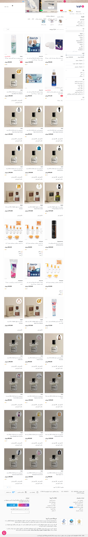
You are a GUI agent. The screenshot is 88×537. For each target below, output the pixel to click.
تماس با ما (53, 503)
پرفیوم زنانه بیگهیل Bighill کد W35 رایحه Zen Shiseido (14, 207)
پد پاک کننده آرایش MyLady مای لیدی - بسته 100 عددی (54, 322)
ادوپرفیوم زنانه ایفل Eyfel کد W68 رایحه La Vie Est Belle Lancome (14, 397)
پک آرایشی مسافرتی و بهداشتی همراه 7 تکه (14, 243)
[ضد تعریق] (52, 21)
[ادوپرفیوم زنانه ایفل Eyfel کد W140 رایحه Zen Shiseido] (33, 420)
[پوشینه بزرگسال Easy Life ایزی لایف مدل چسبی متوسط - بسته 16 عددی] (33, 268)
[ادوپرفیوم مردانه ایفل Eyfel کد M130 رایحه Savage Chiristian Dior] (13, 155)
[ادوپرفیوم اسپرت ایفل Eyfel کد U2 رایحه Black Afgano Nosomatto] (54, 116)
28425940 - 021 (74, 491)
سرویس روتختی (38, 18)
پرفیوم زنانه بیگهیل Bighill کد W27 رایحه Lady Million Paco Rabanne (34, 322)
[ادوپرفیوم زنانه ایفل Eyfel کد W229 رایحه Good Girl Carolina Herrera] (13, 459)
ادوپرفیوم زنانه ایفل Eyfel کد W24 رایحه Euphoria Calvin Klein (35, 397)
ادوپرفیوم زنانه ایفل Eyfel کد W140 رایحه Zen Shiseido (34, 435)
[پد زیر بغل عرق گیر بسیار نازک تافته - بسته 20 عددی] (54, 44)
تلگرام (11, 505)
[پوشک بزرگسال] (43, 21)
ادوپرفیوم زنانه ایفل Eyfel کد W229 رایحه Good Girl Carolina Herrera (15, 473)
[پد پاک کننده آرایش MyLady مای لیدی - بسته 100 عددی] (54, 307)
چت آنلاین (81, 509)
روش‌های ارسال (52, 502)
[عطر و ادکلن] (60, 21)
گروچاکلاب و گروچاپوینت (78, 502)
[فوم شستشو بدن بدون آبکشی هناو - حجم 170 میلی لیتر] (13, 44)
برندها (37, 11)
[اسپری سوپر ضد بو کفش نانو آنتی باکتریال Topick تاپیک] (54, 78)
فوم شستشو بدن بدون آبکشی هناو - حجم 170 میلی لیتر (14, 59)
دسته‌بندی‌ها (78, 11)
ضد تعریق (55, 18)
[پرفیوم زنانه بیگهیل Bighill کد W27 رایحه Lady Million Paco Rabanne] (33, 307)
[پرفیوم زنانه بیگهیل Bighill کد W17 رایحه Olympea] (13, 307)
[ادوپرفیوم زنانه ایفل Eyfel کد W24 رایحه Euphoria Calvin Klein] (33, 382)
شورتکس (50, 18)
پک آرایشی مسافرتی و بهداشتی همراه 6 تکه (54, 282)
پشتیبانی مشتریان (79, 510)
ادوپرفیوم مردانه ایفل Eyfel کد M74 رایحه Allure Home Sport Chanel (15, 131)
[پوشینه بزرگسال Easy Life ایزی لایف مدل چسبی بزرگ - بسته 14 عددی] (33, 44)
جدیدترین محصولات (54, 11)
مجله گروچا (30, 11)
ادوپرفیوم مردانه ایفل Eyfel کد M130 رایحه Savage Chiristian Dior (14, 169)
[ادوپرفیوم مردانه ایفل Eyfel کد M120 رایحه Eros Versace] (33, 155)
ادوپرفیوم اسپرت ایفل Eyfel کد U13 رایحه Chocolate (55, 358)
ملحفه (28, 18)
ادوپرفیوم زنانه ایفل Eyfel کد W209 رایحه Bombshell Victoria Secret (35, 473)
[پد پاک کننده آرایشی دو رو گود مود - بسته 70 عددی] (13, 268)
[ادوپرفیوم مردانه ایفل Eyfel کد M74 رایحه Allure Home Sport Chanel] (13, 116)
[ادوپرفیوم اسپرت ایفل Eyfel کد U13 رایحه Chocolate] (54, 344)
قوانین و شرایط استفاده (50, 507)
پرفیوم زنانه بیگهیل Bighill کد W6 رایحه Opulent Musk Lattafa (35, 207)
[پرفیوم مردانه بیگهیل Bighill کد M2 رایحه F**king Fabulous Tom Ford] (54, 193)
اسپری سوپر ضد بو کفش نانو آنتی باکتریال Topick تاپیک (55, 92)
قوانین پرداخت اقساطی (76, 507)
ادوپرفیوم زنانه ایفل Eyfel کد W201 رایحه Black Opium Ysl (55, 473)
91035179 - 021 (64, 491)
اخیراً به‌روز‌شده (52, 29)
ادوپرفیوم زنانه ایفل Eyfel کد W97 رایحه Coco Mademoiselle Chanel (54, 435)
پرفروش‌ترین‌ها (43, 11)
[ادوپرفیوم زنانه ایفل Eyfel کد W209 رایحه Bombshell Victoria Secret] (33, 459)
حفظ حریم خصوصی (51, 505)
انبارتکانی (71, 11)
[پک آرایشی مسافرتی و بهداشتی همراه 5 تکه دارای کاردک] (33, 229)
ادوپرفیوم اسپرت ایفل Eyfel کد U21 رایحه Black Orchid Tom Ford (35, 131)
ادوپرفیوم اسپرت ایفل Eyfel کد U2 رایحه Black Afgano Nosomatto (55, 131)
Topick (44, 18)
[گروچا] (76, 6)
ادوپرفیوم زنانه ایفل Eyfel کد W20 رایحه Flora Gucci (54, 397)
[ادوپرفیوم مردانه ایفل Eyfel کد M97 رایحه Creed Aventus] (54, 155)
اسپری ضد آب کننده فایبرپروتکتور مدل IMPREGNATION (55, 244)
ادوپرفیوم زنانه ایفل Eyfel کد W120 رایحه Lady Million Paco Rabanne (15, 92)
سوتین (55, 20)
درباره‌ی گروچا (52, 500)
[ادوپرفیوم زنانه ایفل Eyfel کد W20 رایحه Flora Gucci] (54, 382)
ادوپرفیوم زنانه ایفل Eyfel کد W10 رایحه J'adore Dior (15, 358)
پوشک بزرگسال (43, 24)
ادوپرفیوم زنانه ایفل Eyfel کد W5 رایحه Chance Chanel (35, 358)
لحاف (32, 18)
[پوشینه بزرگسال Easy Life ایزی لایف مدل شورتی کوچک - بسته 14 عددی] (33, 78)
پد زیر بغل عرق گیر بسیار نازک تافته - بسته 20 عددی (54, 59)
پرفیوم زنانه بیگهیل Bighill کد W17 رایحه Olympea (15, 322)
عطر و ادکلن (60, 24)
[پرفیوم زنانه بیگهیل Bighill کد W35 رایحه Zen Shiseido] (13, 193)
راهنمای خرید (80, 500)
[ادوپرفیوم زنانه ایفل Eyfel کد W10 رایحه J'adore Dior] (13, 344)
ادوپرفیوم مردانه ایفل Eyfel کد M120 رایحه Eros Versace (34, 169)
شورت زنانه (50, 20)
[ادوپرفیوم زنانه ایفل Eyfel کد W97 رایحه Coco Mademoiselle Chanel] (54, 420)
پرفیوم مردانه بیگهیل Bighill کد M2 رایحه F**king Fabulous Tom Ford (55, 207)
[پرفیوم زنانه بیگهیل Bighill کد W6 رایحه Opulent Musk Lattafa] (33, 193)
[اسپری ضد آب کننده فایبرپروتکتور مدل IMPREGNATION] (54, 229)
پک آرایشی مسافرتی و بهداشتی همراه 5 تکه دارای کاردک (34, 244)
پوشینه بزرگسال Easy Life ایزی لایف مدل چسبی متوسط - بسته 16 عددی (35, 283)
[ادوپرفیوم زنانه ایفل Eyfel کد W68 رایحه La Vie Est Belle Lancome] (13, 382)
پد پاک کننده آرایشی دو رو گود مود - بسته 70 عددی (14, 283)
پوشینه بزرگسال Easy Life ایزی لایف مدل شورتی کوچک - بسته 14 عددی (35, 92)
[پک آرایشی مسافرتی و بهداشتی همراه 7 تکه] (13, 229)
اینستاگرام (23, 505)
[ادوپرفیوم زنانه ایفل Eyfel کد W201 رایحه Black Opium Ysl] (54, 459)
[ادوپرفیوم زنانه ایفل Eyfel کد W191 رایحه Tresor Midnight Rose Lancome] (13, 420)
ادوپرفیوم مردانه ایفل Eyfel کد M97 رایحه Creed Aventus (55, 169)
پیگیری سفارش (80, 505)
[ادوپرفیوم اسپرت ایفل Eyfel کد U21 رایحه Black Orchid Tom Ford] (33, 116)
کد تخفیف (53, 510)
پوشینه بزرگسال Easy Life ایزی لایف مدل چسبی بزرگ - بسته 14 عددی (35, 59)
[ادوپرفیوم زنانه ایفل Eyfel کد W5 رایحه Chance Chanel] (33, 344)
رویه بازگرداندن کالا (79, 503)
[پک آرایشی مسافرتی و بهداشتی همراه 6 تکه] (54, 268)
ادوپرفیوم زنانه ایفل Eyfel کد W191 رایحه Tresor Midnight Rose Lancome (15, 435)
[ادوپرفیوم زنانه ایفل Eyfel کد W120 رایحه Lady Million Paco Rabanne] (13, 78)
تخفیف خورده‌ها (64, 11)
